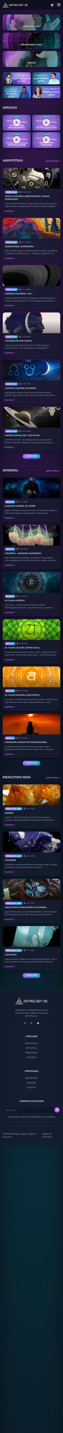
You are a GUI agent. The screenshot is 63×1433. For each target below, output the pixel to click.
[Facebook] (25, 1023)
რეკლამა (31, 1087)
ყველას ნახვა (52, 161)
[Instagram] (31, 1023)
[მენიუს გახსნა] (58, 5)
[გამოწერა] (57, 1109)
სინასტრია (31, 1057)
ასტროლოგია (31, 1043)
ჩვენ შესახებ (31, 1078)
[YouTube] (38, 1023)
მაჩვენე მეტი (31, 456)
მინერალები (31, 1052)
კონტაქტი (31, 1082)
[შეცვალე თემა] (52, 5)
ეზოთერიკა (31, 1048)
